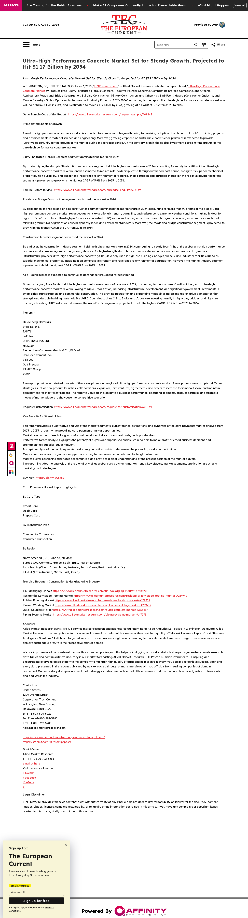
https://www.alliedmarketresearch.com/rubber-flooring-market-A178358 (102, 600)
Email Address (19, 885)
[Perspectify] (11, 455)
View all (240, 5)
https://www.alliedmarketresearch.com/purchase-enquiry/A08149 (97, 190)
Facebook (29, 777)
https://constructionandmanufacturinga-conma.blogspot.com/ (64, 737)
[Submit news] (11, 446)
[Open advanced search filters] (204, 45)
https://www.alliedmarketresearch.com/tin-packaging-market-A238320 (99, 591)
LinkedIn (28, 773)
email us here (31, 763)
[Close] (65, 844)
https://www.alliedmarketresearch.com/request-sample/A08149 (110, 114)
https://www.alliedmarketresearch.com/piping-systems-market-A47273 (99, 614)
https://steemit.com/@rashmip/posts (47, 742)
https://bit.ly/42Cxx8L (50, 477)
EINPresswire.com (105, 86)
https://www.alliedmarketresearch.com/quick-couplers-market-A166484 (100, 609)
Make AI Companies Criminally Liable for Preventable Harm (139, 5)
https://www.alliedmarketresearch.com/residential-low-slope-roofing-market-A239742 (130, 595)
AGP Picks (11, 5)
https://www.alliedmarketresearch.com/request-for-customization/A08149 (103, 407)
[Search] (196, 45)
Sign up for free (36, 901)
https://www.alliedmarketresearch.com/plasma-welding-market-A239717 (103, 605)
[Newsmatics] (11, 471)
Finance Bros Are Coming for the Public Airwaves (43, 5)
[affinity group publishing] (11, 463)
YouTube (28, 782)
